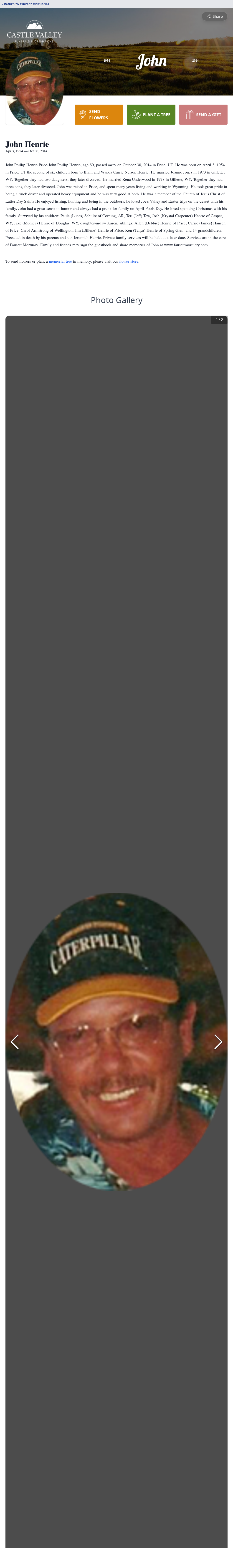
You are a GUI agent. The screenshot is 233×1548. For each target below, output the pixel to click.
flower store (128, 261)
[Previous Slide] (14, 1042)
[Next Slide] (218, 1042)
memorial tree (60, 261)
